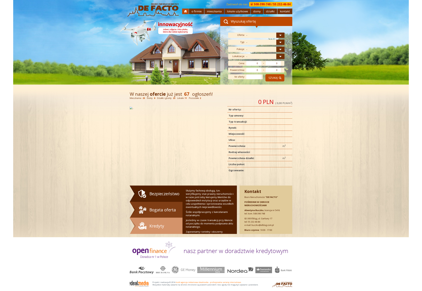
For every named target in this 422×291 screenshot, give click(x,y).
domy (257, 11)
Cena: (242, 63)
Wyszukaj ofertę (243, 21)
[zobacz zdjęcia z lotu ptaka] (157, 31)
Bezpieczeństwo (164, 193)
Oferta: (241, 35)
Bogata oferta (163, 210)
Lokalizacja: (238, 56)
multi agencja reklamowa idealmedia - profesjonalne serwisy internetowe (208, 282)
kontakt (285, 11)
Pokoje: (241, 49)
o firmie (197, 11)
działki (270, 11)
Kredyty (157, 226)
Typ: (242, 42)
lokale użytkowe (237, 11)
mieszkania (214, 11)
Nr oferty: (239, 76)
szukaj (273, 78)
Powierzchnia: (237, 70)
